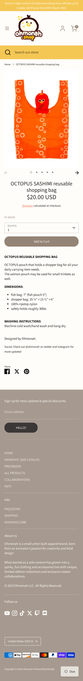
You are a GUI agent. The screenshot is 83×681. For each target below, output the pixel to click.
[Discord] (44, 613)
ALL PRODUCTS (14, 473)
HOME (8, 453)
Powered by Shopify (44, 669)
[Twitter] (29, 613)
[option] (41, 119)
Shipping (27, 206)
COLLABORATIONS (17, 479)
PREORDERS (12, 466)
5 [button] (52, 172)
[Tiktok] (22, 613)
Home (7, 64)
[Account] (62, 26)
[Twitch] (37, 613)
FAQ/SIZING (12, 509)
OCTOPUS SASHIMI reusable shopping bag (37, 64)
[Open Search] (7, 52)
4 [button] (47, 172)
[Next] (77, 173)
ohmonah (28, 669)
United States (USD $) (20, 641)
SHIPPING (11, 515)
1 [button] (31, 172)
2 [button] (36, 172)
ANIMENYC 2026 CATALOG (21, 459)
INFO (7, 486)
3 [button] (42, 172)
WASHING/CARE (15, 522)
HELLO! (21, 428)
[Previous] (6, 173)
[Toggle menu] (7, 28)
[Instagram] (14, 613)
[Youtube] (7, 613)
